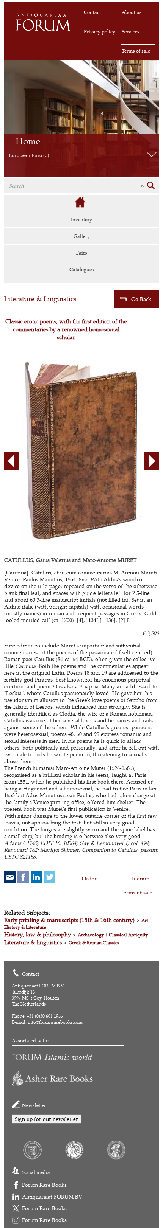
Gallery (82, 236)
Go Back (141, 299)
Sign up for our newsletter (46, 1118)
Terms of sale (136, 50)
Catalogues (81, 269)
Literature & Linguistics (40, 298)
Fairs (81, 252)
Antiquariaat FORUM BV (52, 1196)
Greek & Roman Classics (94, 942)
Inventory (81, 219)
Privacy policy (99, 31)
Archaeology (91, 934)
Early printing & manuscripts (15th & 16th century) (69, 920)
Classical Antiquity (128, 934)
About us (132, 12)
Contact (92, 12)
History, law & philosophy (37, 934)
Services (130, 31)
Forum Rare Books (44, 1184)
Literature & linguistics (33, 942)
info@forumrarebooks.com (55, 1022)
